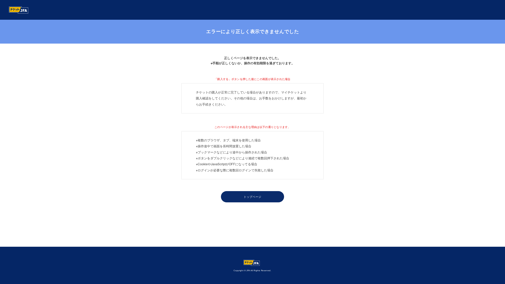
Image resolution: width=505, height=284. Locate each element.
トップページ (253, 197)
